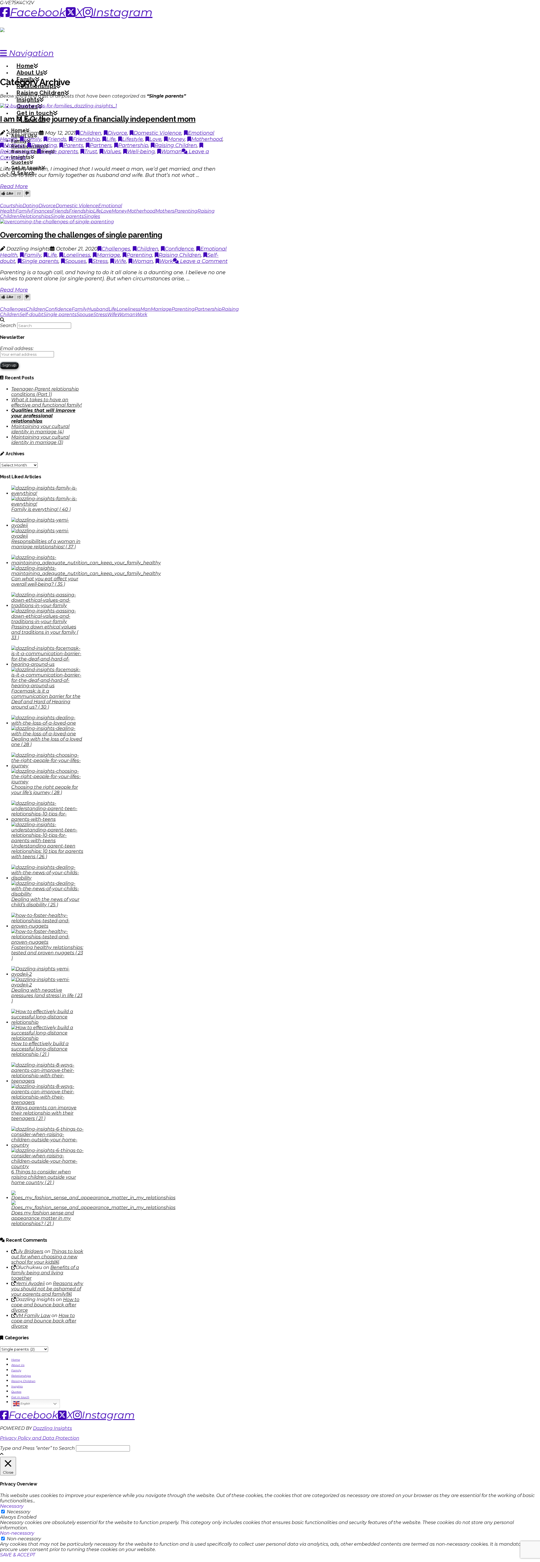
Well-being (141, 151)
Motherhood (206, 139)
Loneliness (76, 255)
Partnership (133, 145)
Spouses (75, 261)
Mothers (14, 145)
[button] (27, 53)
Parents (73, 145)
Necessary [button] (12, 1506)
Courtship (11, 205)
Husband (98, 309)
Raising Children (176, 145)
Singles (92, 216)
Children (90, 133)
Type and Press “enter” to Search (37, 1448)
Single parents (59, 151)
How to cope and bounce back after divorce (45, 1305)
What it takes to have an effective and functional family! (46, 402)
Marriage (108, 255)
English (25, 1403)
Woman (171, 151)
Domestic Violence (157, 133)
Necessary (18, 1511)
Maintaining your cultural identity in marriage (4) (40, 429)
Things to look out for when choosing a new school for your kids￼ (47, 1257)
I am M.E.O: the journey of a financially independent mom (97, 119)
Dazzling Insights (52, 1428)
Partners (101, 145)
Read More (14, 186)
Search (8, 325)
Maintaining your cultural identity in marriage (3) (40, 439)
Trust (90, 151)
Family (32, 139)
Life (111, 139)
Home (15, 1360)
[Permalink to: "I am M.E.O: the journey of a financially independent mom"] (58, 106)
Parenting (44, 145)
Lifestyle (132, 139)
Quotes (16, 1392)
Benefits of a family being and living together (45, 1273)
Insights (17, 1386)
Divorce (117, 133)
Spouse (84, 314)
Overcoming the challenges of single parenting (81, 235)
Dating (30, 205)
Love (155, 139)
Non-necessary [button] (17, 1533)
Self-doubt (31, 314)
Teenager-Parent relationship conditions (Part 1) (45, 391)
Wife (120, 261)
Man (145, 309)
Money (176, 139)
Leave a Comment (203, 261)
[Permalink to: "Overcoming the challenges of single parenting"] (57, 221)
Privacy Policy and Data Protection (39, 1438)
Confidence (179, 249)
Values (112, 151)
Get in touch (20, 1397)
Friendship (86, 139)
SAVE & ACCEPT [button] (17, 1555)
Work (166, 261)
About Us (17, 1365)
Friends (57, 139)
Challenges (116, 249)
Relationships (35, 216)
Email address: (16, 348)
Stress (100, 261)
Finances (41, 211)
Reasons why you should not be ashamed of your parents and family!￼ (47, 1289)
